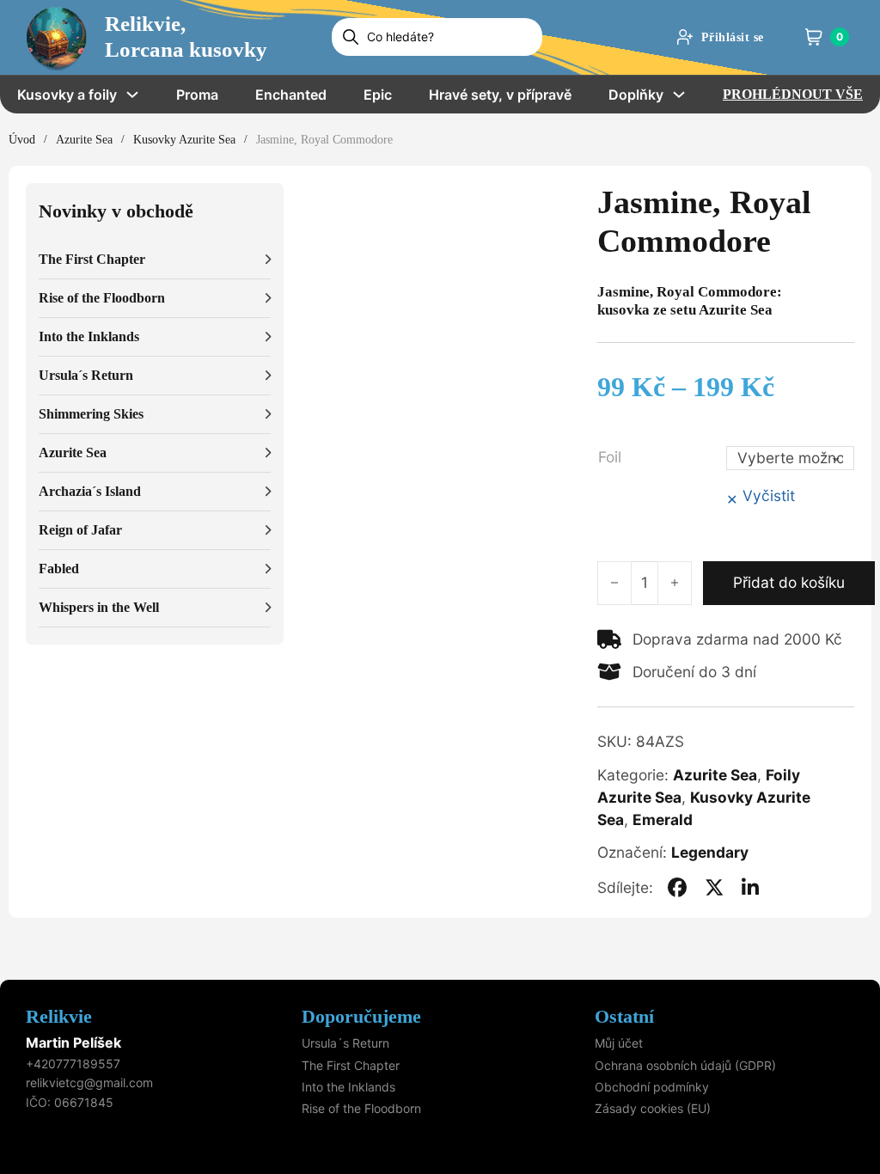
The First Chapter (351, 1065)
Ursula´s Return (345, 1043)
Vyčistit (768, 495)
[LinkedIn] (750, 888)
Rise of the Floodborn (361, 1108)
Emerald (662, 819)
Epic (378, 94)
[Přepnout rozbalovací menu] (132, 94)
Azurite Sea (84, 139)
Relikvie (59, 1016)
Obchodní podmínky (652, 1086)
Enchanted (291, 94)
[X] (714, 888)
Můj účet (619, 1043)
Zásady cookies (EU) (653, 1108)
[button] (155, 260)
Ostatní (624, 1016)
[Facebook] (677, 888)
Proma (197, 94)
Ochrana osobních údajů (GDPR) (685, 1065)
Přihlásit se (732, 37)
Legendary (710, 852)
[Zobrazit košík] (813, 37)
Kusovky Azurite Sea (184, 139)
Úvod (22, 139)
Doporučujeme (361, 1016)
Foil (609, 457)
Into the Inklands (348, 1086)
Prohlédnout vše (793, 94)
